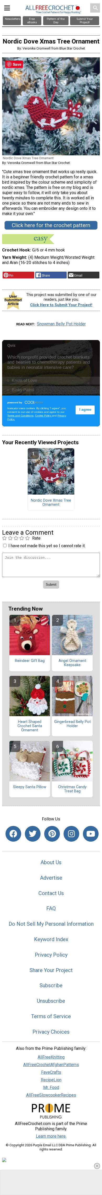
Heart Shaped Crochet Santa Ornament (30, 726)
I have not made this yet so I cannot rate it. (47, 545)
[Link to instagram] (71, 834)
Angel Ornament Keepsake (72, 663)
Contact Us (51, 893)
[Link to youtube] (91, 834)
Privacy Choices (51, 1032)
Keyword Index (51, 939)
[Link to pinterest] (52, 834)
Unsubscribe (51, 1001)
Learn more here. (51, 1136)
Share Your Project (51, 970)
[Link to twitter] (33, 834)
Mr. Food (51, 1087)
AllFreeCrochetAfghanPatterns (51, 1064)
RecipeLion (51, 1079)
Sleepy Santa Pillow (29, 787)
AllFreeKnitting (51, 1057)
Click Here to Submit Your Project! (61, 305)
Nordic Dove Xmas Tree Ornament (51, 502)
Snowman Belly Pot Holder (61, 323)
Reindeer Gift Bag (30, 661)
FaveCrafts (51, 1072)
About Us (51, 862)
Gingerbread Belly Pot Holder (72, 724)
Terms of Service (51, 1016)
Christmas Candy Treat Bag (72, 789)
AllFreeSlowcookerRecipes (51, 1095)
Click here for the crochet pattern (51, 225)
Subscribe (51, 985)
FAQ (51, 908)
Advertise (51, 878)
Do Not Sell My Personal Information (51, 924)
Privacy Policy (51, 955)
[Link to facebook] (13, 834)
